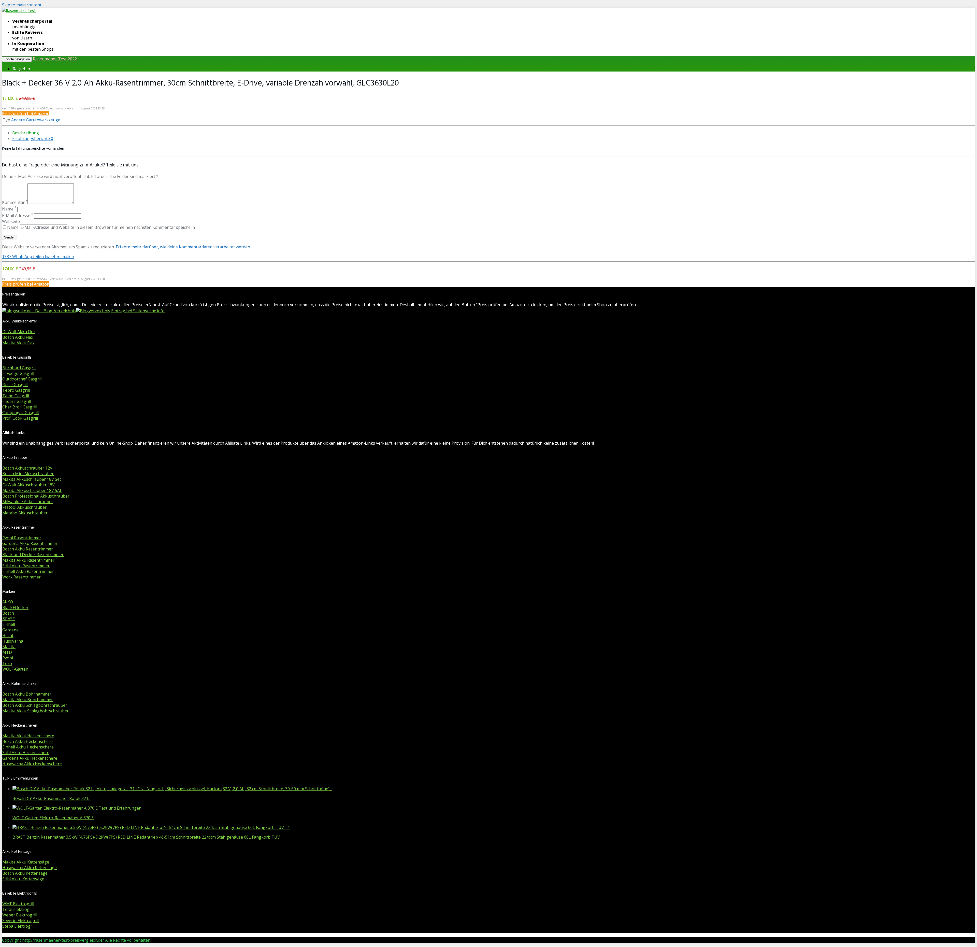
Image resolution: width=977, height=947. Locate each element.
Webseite (11, 221)
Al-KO (7, 602)
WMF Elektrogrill (18, 904)
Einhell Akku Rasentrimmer (28, 571)
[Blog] (93, 311)
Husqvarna (12, 641)
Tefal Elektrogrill (18, 909)
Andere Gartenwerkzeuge (35, 120)
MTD (7, 652)
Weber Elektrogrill (19, 915)
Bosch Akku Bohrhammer (26, 694)
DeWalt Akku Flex (18, 331)
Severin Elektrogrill (20, 920)
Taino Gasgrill (15, 396)
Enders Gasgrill (16, 401)
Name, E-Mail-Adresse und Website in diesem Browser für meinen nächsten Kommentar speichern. (101, 227)
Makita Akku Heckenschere (28, 736)
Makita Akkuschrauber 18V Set (31, 479)
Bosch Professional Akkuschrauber (35, 496)
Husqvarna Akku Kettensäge (29, 867)
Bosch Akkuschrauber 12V (27, 468)
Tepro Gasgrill (16, 390)
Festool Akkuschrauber (24, 507)
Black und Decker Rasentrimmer (33, 554)
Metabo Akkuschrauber (25, 513)
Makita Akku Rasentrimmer (28, 560)
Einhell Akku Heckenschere (28, 747)
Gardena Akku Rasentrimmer (30, 543)
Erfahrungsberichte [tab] (32, 138)
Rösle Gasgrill (15, 384)
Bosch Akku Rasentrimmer (27, 549)
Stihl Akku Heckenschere (25, 752)
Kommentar (14, 202)
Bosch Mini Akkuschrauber (28, 473)
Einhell (8, 624)
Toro (7, 663)
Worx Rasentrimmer (21, 577)
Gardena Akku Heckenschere (29, 758)
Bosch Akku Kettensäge (25, 873)
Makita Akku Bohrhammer (27, 699)
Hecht (7, 635)
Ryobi (7, 658)
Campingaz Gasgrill (20, 412)
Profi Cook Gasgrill (20, 418)
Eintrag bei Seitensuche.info (138, 311)
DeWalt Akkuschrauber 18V (28, 485)
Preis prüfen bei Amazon (25, 113)
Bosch (8, 613)
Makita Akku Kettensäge (25, 862)
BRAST (8, 618)
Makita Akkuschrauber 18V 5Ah (32, 490)
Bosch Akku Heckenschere (27, 741)
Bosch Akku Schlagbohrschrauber (34, 705)
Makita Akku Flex (18, 343)
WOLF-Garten (15, 669)
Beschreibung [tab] (25, 133)
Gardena (10, 630)
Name (9, 209)
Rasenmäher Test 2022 (55, 59)
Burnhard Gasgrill (19, 368)
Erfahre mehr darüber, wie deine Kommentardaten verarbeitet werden (183, 247)
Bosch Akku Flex (17, 337)
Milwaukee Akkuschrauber (27, 501)
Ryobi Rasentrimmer (21, 538)
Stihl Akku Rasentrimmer (26, 566)
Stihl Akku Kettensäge (23, 879)
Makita (9, 646)
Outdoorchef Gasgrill (22, 379)
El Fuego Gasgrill (18, 373)
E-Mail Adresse (17, 215)
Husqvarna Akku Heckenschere (32, 764)
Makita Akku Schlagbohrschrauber (35, 711)
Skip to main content (21, 5)
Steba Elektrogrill (18, 926)
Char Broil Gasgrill (19, 407)
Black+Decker (15, 607)
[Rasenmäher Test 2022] (19, 11)
